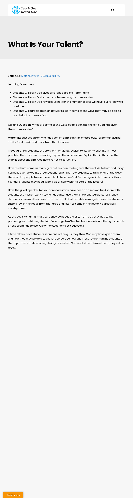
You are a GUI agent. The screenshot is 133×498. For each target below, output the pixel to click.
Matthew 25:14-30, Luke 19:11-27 (40, 76)
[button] (119, 10)
